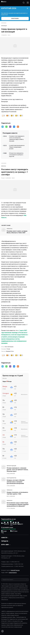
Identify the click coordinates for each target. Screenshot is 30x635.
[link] (9, 228)
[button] (2, 126)
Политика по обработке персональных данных (13, 603)
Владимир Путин (10, 351)
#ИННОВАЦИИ (4, 25)
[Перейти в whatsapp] (6, 126)
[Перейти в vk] (14, 126)
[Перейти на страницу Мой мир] (11, 523)
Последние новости (10, 133)
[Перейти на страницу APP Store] (13, 531)
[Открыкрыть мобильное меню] (28, 2)
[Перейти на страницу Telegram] (20, 523)
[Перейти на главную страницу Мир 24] (3, 2)
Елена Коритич (13, 572)
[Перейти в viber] (10, 126)
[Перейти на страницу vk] (2, 523)
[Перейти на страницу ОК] (8, 523)
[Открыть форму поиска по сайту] (23, 2)
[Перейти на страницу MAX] (5, 523)
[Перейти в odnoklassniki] (18, 126)
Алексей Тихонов (15, 570)
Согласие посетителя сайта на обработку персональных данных (12, 606)
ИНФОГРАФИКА (15, 18)
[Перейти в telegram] (2, 126)
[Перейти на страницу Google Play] (5, 531)
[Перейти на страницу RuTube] (17, 523)
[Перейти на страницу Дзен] (14, 523)
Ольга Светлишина (9, 346)
